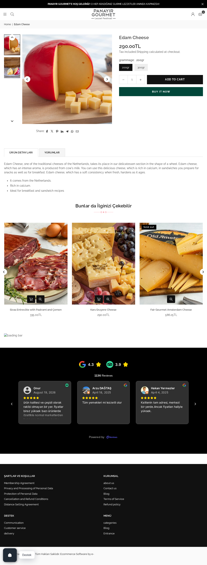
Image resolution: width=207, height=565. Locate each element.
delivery (9, 533)
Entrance (109, 533)
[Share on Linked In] (62, 131)
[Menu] (4, 14)
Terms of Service (114, 498)
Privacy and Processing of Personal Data (28, 488)
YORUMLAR (52, 152)
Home (7, 24)
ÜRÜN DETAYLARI (21, 152)
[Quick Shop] (31, 299)
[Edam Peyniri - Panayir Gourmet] (12, 45)
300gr (141, 67)
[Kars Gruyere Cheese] (103, 264)
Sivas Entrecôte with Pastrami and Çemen (36, 309)
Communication (14, 522)
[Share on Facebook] (47, 131)
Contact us (110, 488)
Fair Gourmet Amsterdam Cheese (171, 309)
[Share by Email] (77, 131)
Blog (106, 493)
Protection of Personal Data (20, 493)
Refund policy (112, 504)
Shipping (142, 51)
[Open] (10, 555)
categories (110, 522)
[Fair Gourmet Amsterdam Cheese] (171, 264)
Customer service (15, 528)
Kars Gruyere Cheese (103, 309)
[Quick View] (40, 299)
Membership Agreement (19, 483)
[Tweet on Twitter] (52, 131)
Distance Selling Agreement (21, 504)
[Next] (107, 79)
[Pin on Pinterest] (57, 131)
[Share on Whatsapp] (72, 131)
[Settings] (192, 14)
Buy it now (161, 91)
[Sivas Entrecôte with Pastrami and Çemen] (36, 264)
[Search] (12, 14)
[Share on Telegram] (67, 131)
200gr (125, 67)
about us (109, 483)
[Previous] (27, 79)
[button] (200, 14)
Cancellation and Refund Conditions (26, 498)
